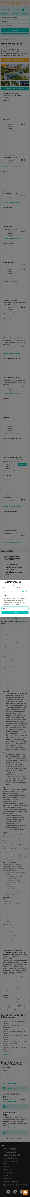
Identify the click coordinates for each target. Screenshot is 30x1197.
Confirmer (15, 612)
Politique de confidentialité (21, 591)
